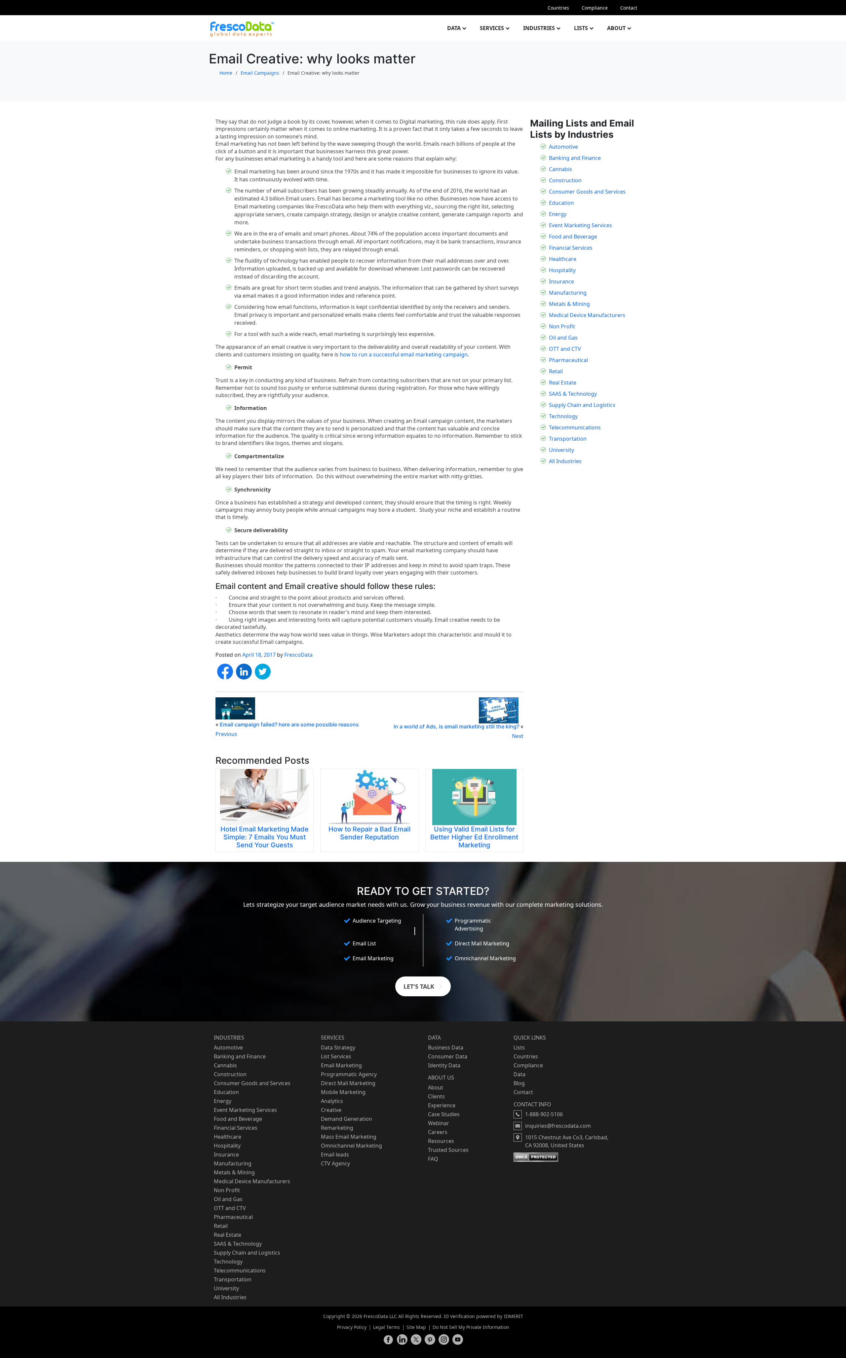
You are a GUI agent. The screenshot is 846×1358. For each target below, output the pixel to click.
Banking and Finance (575, 158)
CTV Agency (335, 1163)
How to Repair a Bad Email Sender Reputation (369, 833)
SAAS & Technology (573, 393)
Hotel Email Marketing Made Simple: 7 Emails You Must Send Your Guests (264, 837)
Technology (563, 416)
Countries (558, 8)
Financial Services (571, 247)
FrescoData (298, 654)
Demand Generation (346, 1118)
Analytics (332, 1101)
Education (561, 202)
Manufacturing (568, 292)
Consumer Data (447, 1056)
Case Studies (444, 1114)
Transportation (568, 438)
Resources (441, 1141)
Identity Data (444, 1065)
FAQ (433, 1158)
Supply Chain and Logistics (582, 405)
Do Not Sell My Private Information (471, 1327)
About (616, 28)
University (561, 450)
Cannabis (560, 169)
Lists (581, 28)
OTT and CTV (565, 348)
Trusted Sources (448, 1150)
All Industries (565, 461)
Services (492, 28)
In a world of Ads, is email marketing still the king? (456, 726)
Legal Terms (386, 1327)
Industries (539, 28)
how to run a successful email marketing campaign (404, 354)
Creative (331, 1110)
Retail (556, 371)
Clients (436, 1096)
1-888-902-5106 (544, 1114)
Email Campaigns (260, 73)
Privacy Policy (351, 1327)
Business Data (445, 1047)
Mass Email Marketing (348, 1136)
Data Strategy (338, 1047)
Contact (628, 8)
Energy (557, 214)
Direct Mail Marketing (348, 1083)
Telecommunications (575, 427)
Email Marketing (341, 1065)
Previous (226, 734)
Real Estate (562, 382)
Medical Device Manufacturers (587, 315)
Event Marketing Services (580, 225)
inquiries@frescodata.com (558, 1125)
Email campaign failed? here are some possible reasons (289, 724)
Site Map (416, 1327)
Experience (441, 1105)
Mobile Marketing (343, 1092)
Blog (519, 1083)
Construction (565, 180)
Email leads (335, 1154)
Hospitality (562, 270)
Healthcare (562, 259)
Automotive (563, 146)
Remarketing (337, 1127)
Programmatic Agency (349, 1074)
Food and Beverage (573, 236)
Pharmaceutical (568, 360)
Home (225, 73)
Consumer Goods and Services (587, 191)
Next (517, 736)
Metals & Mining (569, 304)
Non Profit (562, 326)
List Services (336, 1056)
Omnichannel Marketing (351, 1145)
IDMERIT (513, 1316)
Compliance (595, 8)
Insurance (561, 281)
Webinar (438, 1123)
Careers (437, 1132)
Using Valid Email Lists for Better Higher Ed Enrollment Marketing (474, 837)
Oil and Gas (563, 337)
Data (454, 28)
